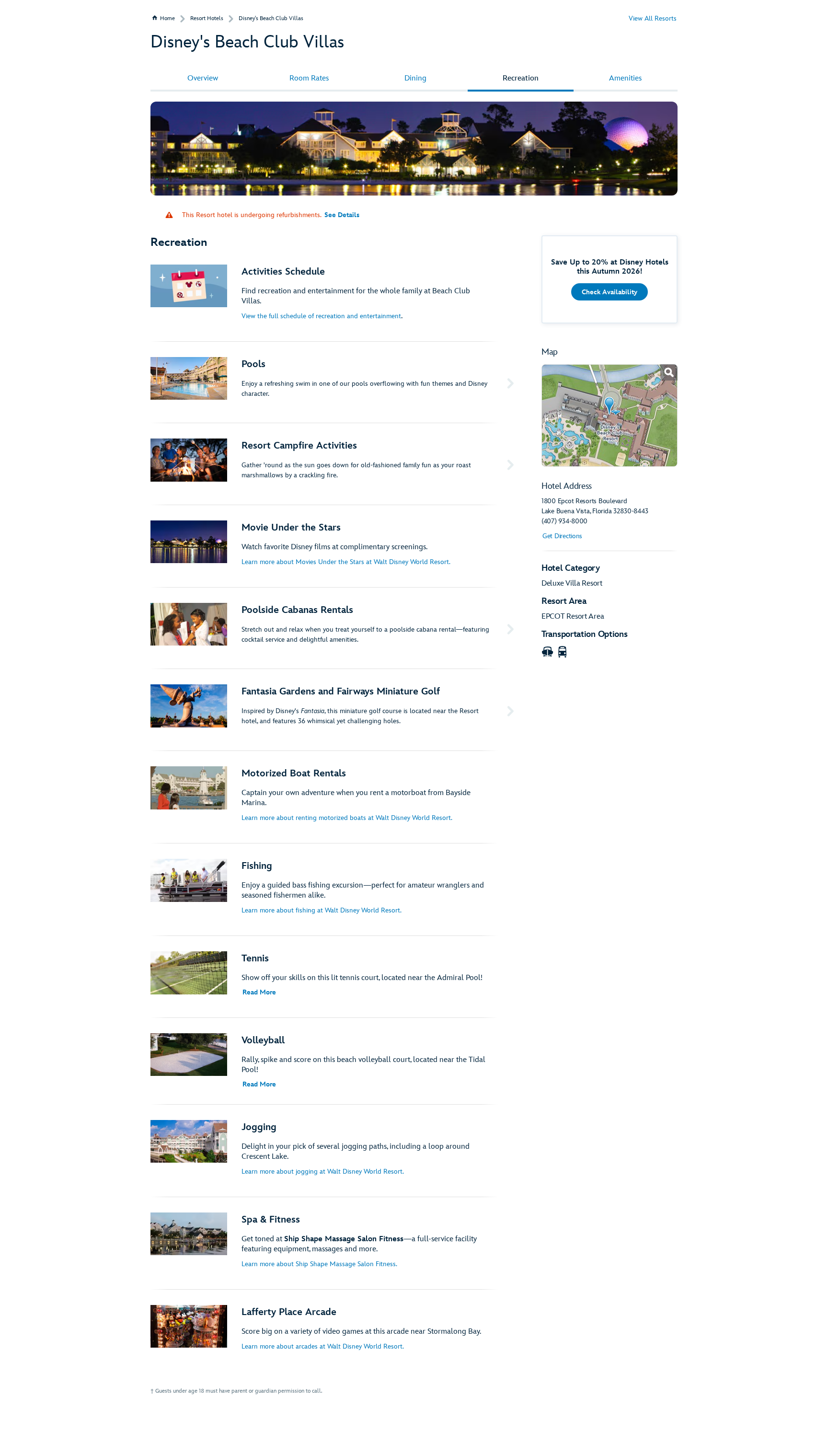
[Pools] (334, 382)
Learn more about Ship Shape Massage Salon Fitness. (319, 1264)
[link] (609, 415)
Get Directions (562, 536)
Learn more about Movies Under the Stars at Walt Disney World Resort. (346, 562)
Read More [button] (259, 992)
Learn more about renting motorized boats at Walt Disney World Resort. (347, 818)
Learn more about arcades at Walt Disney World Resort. (323, 1346)
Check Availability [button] (609, 292)
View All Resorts (653, 18)
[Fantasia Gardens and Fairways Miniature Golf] (334, 709)
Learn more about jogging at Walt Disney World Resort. (323, 1171)
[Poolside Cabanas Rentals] (334, 628)
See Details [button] (341, 215)
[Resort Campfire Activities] (334, 464)
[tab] (202, 79)
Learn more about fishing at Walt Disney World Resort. (322, 910)
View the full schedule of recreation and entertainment (321, 316)
